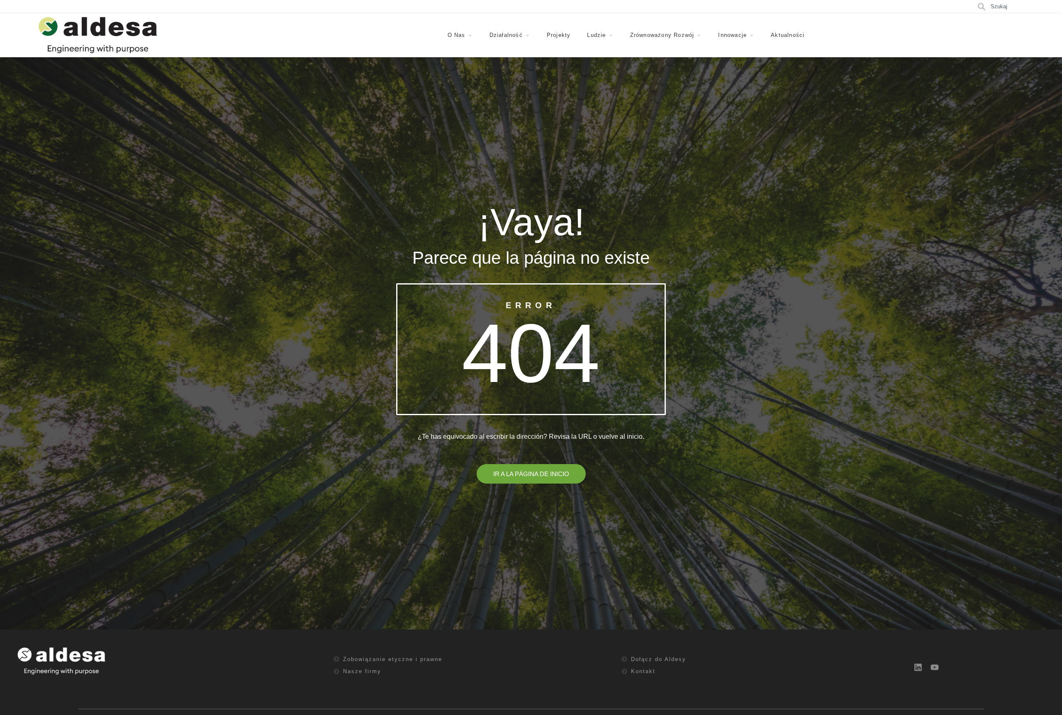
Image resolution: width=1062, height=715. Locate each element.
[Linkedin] (918, 667)
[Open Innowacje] (751, 35)
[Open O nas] (470, 35)
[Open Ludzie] (611, 35)
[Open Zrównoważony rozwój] (699, 35)
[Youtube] (934, 667)
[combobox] (1018, 6)
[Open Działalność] (527, 35)
